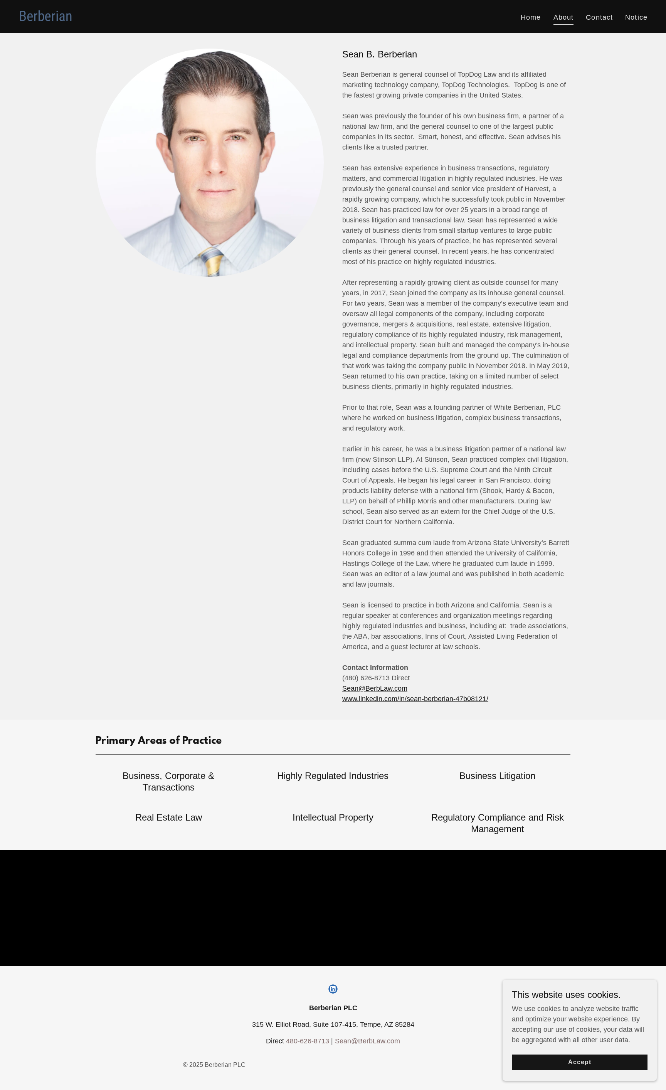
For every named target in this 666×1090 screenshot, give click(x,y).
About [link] (563, 17)
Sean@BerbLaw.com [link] (367, 1041)
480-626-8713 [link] (307, 1041)
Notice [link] (636, 17)
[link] (46, 16)
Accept (579, 1062)
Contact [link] (599, 17)
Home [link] (531, 17)
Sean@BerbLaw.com (374, 688)
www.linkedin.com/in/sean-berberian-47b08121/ (415, 699)
